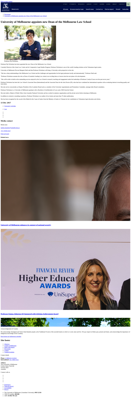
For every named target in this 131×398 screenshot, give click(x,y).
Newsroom (7, 349)
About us (6, 344)
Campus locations (9, 352)
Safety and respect (9, 347)
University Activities (10, 106)
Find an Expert (5, 134)
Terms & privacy (9, 386)
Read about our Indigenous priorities (11, 336)
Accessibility (7, 388)
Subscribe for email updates (8, 326)
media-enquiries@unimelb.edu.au (10, 128)
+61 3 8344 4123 (5, 131)
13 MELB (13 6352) (11, 358)
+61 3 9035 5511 (14, 359)
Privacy (6, 389)
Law (5, 109)
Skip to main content (6, 1)
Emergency (7, 384)
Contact (6, 350)
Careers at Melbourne (10, 345)
